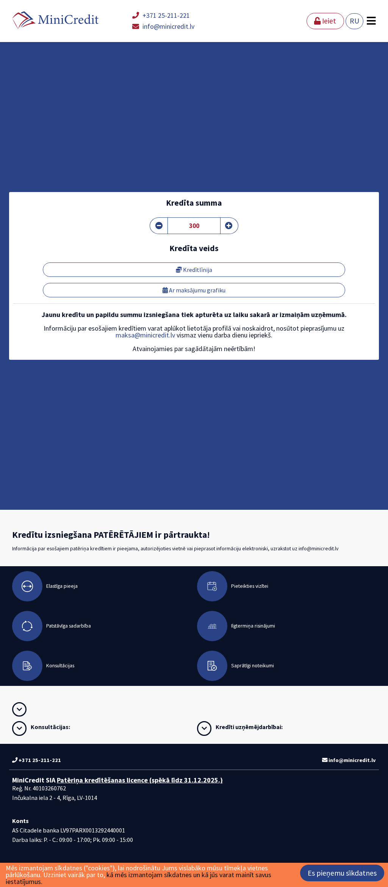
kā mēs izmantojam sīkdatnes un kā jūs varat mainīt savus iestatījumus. (138, 878)
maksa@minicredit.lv (145, 335)
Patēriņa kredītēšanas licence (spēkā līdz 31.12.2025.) (140, 780)
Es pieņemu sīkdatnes (342, 873)
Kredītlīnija (197, 269)
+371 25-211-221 (165, 15)
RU (354, 20)
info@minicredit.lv (167, 26)
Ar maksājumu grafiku (196, 290)
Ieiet (328, 20)
